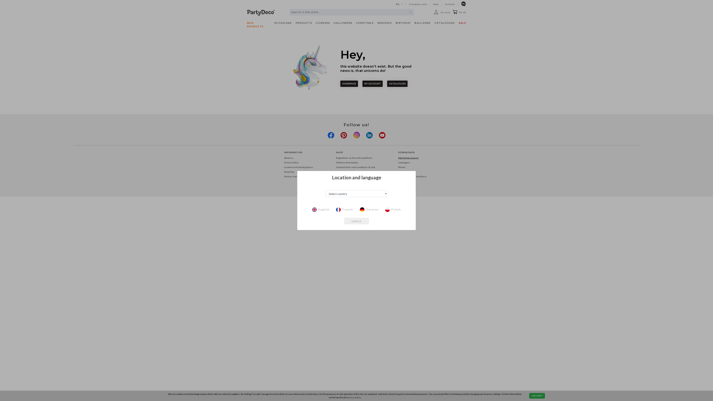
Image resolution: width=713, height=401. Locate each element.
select (356, 221)
